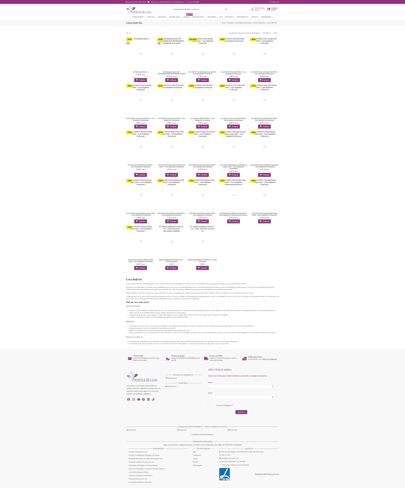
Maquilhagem (197, 465)
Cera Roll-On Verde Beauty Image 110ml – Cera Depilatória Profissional (202, 73)
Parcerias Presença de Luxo (138, 479)
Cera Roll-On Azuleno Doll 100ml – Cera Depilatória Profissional (171, 119)
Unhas (195, 458)
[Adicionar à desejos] (152, 40)
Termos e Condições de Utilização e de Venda (144, 455)
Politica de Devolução (269, 359)
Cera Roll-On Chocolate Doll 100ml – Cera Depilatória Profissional (140, 119)
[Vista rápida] (152, 44)
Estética (195, 462)
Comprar (142, 80)
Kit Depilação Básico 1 (140, 72)
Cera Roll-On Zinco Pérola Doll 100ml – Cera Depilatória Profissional (233, 119)
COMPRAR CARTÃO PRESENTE (202, 434)
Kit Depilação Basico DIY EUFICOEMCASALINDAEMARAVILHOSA (171, 73)
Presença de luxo (273, 474)
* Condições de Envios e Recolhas (140, 482)
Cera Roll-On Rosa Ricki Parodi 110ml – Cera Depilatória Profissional (264, 119)
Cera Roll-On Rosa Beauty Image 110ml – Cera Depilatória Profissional (172, 214)
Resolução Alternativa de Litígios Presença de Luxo (146, 458)
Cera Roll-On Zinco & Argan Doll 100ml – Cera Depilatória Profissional (264, 73)
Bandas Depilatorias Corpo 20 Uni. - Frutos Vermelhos (202, 260)
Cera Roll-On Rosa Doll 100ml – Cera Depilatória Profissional (233, 73)
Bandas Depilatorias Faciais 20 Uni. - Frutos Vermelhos (171, 260)
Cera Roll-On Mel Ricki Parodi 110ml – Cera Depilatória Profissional (140, 166)
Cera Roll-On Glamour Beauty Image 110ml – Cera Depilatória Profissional (140, 260)
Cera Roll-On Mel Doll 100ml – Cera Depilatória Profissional (202, 119)
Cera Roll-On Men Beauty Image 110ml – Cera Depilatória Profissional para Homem (233, 214)
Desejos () (275, 2)
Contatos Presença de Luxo (138, 452)
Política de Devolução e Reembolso (140, 475)
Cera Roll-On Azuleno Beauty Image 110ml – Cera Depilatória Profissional (140, 214)
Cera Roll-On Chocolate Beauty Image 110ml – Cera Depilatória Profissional (264, 214)
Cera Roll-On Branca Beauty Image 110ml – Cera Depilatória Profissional (264, 166)
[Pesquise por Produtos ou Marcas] (226, 9)
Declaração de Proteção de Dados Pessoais (143, 465)
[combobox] (200, 9)
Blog (194, 452)
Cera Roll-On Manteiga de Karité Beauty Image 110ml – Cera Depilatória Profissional (233, 166)
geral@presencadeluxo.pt (230, 458)
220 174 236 (226, 455)
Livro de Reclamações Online (138, 472)
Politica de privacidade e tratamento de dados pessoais (147, 468)
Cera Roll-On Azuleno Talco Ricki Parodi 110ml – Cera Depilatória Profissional (171, 166)
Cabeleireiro (197, 455)
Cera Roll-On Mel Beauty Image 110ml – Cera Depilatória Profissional (202, 214)
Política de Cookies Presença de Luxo (141, 462)
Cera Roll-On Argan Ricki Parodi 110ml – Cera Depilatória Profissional (202, 166)
